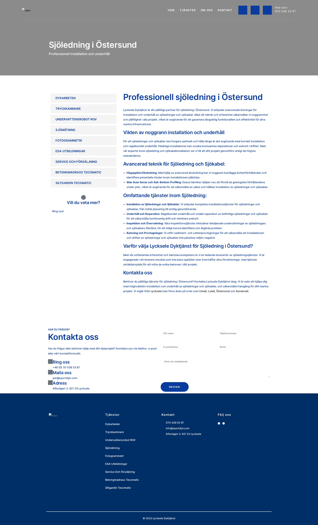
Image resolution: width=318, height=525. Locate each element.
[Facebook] (219, 423)
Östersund (223, 291)
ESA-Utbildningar (70, 151)
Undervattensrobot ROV (76, 119)
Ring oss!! (281, 7)
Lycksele (156, 291)
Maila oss (62, 372)
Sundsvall (242, 291)
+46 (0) (65, 219)
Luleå (211, 291)
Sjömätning (65, 130)
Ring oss (61, 362)
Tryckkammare (68, 108)
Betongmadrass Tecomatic (78, 172)
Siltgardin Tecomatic (73, 183)
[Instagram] (223, 423)
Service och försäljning (76, 161)
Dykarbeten (65, 98)
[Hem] (26, 10)
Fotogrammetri (68, 140)
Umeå (203, 291)
